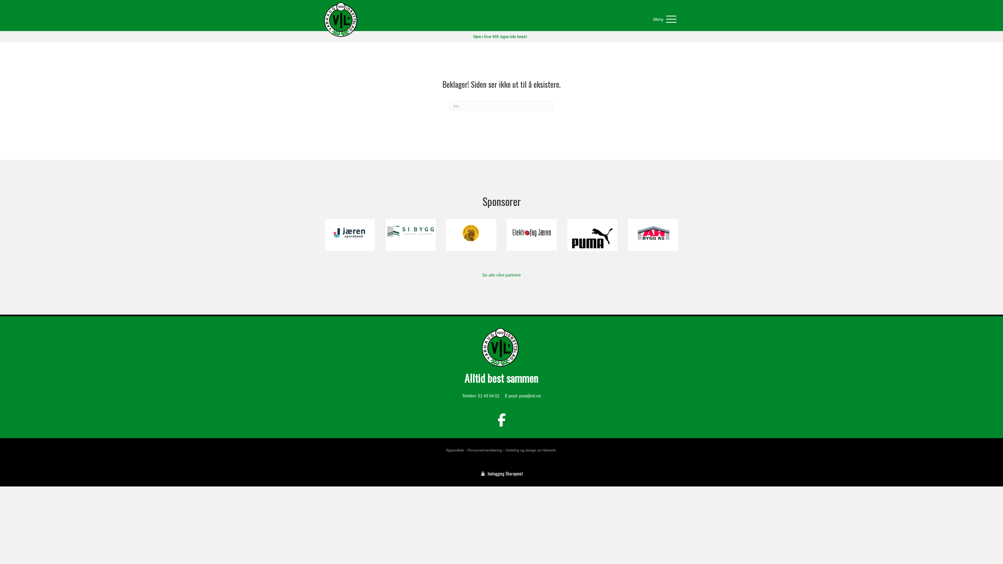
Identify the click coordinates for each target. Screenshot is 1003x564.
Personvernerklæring (485, 450)
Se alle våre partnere (501, 275)
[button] (663, 19)
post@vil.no (530, 396)
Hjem (477, 36)
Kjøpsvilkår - (456, 450)
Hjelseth (549, 450)
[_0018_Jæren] (350, 235)
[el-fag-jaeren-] (532, 235)
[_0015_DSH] (471, 235)
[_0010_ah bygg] (653, 235)
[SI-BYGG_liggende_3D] (410, 235)
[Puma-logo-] (592, 235)
